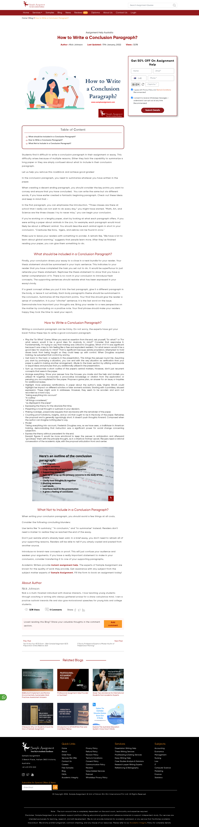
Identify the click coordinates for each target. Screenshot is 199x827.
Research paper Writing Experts (128, 765)
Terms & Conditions (164, 90)
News (68, 13)
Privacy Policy (91, 748)
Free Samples (67, 768)
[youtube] (32, 775)
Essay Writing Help (123, 758)
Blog (60, 13)
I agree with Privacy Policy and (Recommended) (152, 91)
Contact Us (121, 13)
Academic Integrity (70, 778)
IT (155, 765)
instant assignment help (64, 565)
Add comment (113, 624)
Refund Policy (91, 752)
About (64, 752)
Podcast (89, 774)
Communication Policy (95, 765)
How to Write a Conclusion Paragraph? (45, 140)
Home (26, 13)
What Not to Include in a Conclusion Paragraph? (49, 143)
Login (133, 13)
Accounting (160, 748)
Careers (65, 765)
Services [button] (36, 13)
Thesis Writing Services (124, 752)
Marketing (159, 771)
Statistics (158, 778)
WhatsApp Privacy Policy (96, 778)
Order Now (66, 755)
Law (156, 761)
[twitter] (28, 775)
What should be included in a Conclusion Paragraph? (52, 137)
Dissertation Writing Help (125, 748)
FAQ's (64, 774)
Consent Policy (92, 761)
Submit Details (152, 110)
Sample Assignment (62, 573)
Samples (50, 13)
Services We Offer (69, 758)
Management (160, 755)
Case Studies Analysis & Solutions (129, 761)
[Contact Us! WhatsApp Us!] (3, 697)
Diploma (95, 13)
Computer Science (163, 768)
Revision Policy (92, 755)
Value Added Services (95, 771)
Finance (158, 774)
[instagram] (23, 775)
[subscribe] (55, 787)
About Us (107, 13)
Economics (159, 752)
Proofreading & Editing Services (128, 755)
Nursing (158, 758)
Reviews (80, 13)
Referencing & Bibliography (126, 768)
